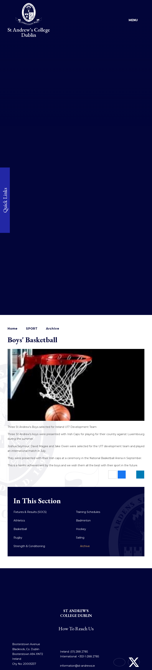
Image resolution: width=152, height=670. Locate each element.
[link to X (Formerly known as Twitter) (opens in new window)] (134, 662)
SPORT (32, 328)
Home (13, 328)
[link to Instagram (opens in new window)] (119, 662)
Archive (52, 328)
